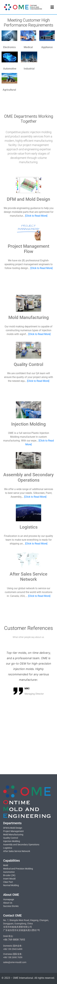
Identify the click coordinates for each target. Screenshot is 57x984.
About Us (7, 902)
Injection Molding (11, 841)
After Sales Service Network (16, 851)
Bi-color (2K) (9, 875)
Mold (5, 865)
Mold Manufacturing (13, 834)
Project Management (13, 831)
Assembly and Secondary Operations (21, 844)
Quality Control (10, 838)
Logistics (7, 848)
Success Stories (11, 906)
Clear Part (8, 882)
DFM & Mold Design (12, 828)
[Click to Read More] (36, 215)
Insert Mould (9, 878)
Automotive (9, 872)
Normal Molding (11, 885)
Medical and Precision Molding (18, 868)
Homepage (8, 899)
